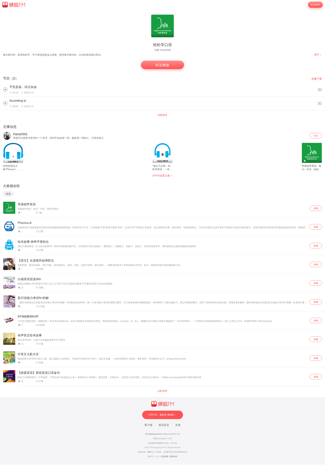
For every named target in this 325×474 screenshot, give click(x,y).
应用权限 (164, 456)
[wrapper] (162, 237)
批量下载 (316, 78)
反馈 (178, 425)
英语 (8, 194)
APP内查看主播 (161, 175)
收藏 (316, 208)
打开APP (315, 4)
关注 (316, 135)
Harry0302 (165, 49)
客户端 (148, 425)
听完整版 (162, 64)
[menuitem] (318, 54)
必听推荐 (162, 391)
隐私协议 (173, 456)
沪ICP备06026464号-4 (154, 434)
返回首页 (164, 425)
